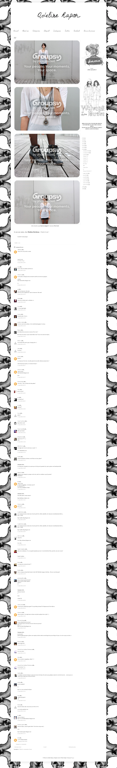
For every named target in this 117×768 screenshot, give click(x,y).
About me (25, 31)
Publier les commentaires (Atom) (25, 749)
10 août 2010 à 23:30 (21, 325)
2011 (83, 147)
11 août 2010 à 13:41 (21, 499)
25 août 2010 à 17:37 (21, 733)
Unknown (20, 274)
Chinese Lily (20, 604)
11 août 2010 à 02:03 (21, 393)
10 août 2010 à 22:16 (21, 285)
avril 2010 (85, 179)
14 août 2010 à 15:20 (21, 628)
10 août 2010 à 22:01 (21, 262)
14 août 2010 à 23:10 (21, 653)
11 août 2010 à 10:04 (21, 409)
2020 (83, 138)
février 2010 (85, 182)
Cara (19, 306)
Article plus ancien (72, 747)
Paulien (19, 570)
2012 (83, 145)
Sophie (19, 673)
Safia (19, 348)
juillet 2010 (85, 173)
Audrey (19, 356)
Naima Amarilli (21, 429)
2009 (83, 187)
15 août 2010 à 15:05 (21, 661)
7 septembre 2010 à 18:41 (22, 741)
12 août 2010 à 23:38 (21, 585)
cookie (19, 682)
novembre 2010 (86, 152)
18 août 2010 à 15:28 (21, 711)
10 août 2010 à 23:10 (21, 310)
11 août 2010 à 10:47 (21, 424)
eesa (18, 266)
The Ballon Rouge (21, 260)
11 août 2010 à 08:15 (21, 401)
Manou (19, 330)
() (83, 169)
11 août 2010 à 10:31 (21, 416)
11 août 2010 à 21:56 (21, 558)
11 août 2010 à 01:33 (21, 385)
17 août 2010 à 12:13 (21, 691)
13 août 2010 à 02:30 (21, 608)
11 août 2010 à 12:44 (21, 477)
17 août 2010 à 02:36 (21, 678)
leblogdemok (20, 436)
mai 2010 (85, 177)
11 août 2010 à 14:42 (21, 507)
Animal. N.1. (85, 161)
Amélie (19, 456)
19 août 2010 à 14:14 (21, 720)
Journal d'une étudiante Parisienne (25, 649)
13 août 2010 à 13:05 (21, 616)
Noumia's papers (21, 724)
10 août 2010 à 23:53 (21, 344)
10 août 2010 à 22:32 (21, 294)
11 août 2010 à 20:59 (21, 519)
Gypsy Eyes (85, 167)
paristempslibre (21, 578)
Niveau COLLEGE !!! (87, 171)
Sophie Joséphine (21, 549)
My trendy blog (21, 620)
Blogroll (46, 31)
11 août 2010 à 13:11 (21, 489)
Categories (36, 31)
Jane (18, 389)
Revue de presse (89, 31)
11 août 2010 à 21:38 (21, 544)
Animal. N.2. (85, 159)
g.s (18, 397)
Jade (18, 657)
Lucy (19, 413)
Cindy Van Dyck (21, 421)
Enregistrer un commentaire (21, 744)
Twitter (67, 31)
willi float (19, 249)
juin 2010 (85, 175)
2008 (83, 188)
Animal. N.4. (85, 156)
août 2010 (85, 154)
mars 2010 (85, 180)
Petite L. (19, 340)
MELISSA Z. (20, 446)
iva (18, 405)
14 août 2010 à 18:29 (21, 637)
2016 (83, 140)
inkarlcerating (20, 381)
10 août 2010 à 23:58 (21, 352)
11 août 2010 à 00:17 (21, 365)
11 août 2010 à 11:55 (21, 460)
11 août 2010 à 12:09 (21, 468)
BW (84, 165)
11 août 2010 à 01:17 (21, 377)
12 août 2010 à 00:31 (21, 566)
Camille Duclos (21, 512)
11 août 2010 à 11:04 (21, 441)
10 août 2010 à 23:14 (21, 318)
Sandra (19, 314)
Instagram (57, 31)
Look (19, 242)
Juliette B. (20, 472)
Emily (19, 704)
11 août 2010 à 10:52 (21, 432)
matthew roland (21, 322)
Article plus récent (17, 747)
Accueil (15, 31)
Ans (18, 695)
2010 (83, 149)
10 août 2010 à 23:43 (21, 336)
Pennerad (19, 641)
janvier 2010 (85, 184)
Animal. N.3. (85, 158)
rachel (19, 298)
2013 (83, 143)
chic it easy (20, 535)
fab (18, 737)
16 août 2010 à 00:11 (21, 668)
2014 (83, 141)
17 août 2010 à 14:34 (21, 700)
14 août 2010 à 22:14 (21, 645)
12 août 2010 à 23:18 (21, 573)
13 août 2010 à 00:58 (21, 600)
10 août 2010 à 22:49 (21, 302)
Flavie (19, 562)
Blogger (72, 757)
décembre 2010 (86, 150)
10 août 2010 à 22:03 (21, 270)
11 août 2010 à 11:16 (21, 452)
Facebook (77, 31)
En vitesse (85, 163)
